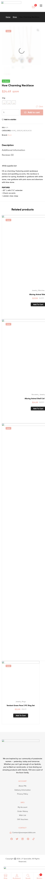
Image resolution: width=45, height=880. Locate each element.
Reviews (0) (8, 154)
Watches (41, 290)
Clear (41, 106)
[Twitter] (17, 838)
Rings (24, 701)
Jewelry (19, 131)
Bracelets (35, 394)
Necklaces (27, 131)
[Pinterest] (28, 838)
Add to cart (34, 112)
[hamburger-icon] (41, 6)
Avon (10, 135)
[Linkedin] (22, 838)
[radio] (4, 102)
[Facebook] (11, 838)
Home (8, 17)
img (3, 98)
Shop (15, 17)
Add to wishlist (10, 119)
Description (8, 145)
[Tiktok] (33, 838)
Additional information (13, 150)
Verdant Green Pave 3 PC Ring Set (21, 705)
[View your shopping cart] (33, 6)
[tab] (22, 145)
